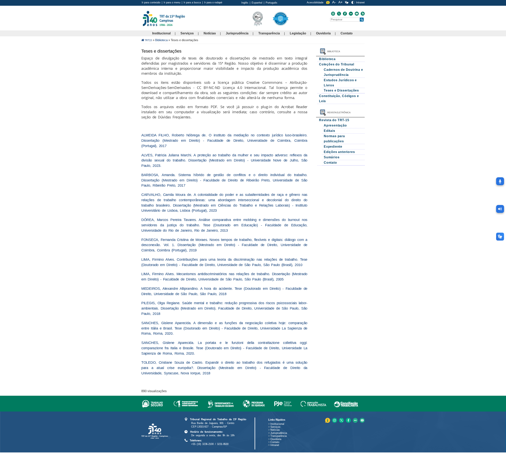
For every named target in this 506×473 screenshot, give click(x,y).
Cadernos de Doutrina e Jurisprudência (343, 72)
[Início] (185, 18)
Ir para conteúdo (151, 2)
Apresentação (335, 125)
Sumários (331, 157)
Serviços (187, 33)
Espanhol (257, 2)
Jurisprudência (237, 33)
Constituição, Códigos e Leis (339, 98)
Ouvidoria (323, 33)
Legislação (298, 33)
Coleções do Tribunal (336, 64)
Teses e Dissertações (341, 90)
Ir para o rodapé (213, 2)
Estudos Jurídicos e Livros (340, 82)
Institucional (161, 33)
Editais (329, 130)
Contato (347, 33)
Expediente (333, 146)
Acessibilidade (315, 2)
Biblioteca (161, 40)
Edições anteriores (339, 152)
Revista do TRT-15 (334, 120)
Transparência (269, 33)
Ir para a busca (192, 2)
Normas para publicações (334, 138)
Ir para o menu (172, 2)
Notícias (210, 33)
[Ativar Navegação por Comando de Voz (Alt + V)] (500, 181)
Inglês (244, 2)
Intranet (360, 2)
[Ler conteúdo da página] (500, 209)
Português (271, 2)
